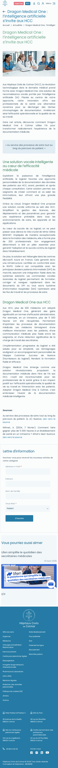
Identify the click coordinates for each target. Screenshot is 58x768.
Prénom (9, 479)
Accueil (6, 25)
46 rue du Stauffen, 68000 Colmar (38, 720)
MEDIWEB (28, 764)
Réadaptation (8, 660)
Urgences (19, 3)
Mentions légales (10, 680)
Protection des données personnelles (12, 685)
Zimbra (6, 696)
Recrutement (34, 650)
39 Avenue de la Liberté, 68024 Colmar (12, 720)
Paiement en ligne (36, 645)
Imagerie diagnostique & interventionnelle (13, 666)
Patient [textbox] (10, 508)
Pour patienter (34, 636)
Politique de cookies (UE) (13, 691)
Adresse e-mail (14, 466)
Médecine (7, 641)
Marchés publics (36, 654)
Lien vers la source (12, 437)
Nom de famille (13, 491)
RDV (27, 3)
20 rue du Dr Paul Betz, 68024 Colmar (39, 739)
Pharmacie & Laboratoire (13, 671)
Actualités (17, 25)
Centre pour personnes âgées (15, 656)
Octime (6, 700)
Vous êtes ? (11, 503)
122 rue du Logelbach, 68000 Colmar (11, 739)
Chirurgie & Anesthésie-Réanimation (12, 646)
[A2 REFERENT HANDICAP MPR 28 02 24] (34, 3)
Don (30, 641)
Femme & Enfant (9, 652)
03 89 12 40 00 (12, 749)
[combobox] (28, 508)
